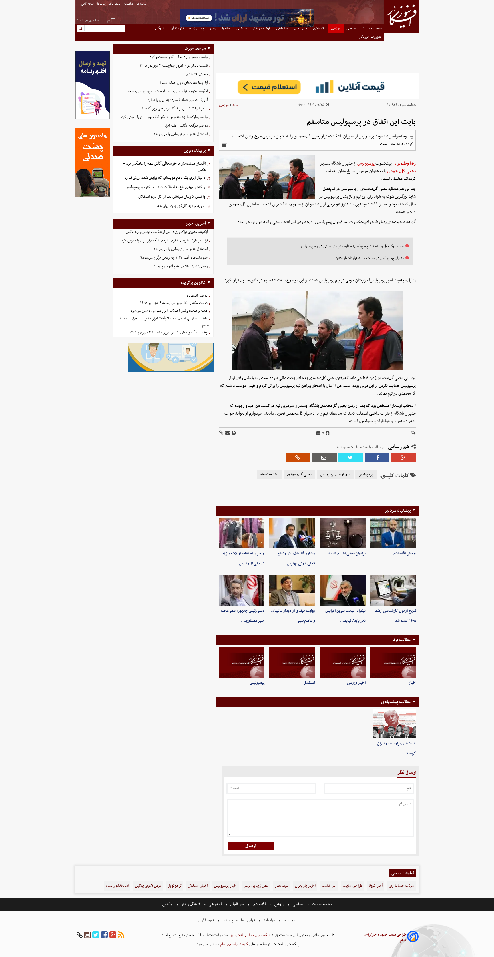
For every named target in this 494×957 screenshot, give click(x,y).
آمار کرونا (376, 885)
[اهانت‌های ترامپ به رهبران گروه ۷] (394, 723)
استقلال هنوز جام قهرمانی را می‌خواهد (180, 134)
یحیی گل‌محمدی (401, 171)
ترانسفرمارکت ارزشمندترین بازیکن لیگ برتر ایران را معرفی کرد (164, 117)
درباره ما (142, 4)
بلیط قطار (282, 885)
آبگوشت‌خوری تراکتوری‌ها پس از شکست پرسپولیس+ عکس (167, 91)
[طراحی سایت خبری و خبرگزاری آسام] (413, 937)
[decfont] (318, 433)
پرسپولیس (366, 163)
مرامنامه (129, 4)
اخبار (412, 683)
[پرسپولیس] (242, 662)
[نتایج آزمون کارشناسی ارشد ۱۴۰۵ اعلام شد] (393, 590)
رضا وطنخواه (405, 163)
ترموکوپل (175, 885)
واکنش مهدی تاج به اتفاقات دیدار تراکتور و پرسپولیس (165, 187)
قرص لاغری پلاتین (148, 885)
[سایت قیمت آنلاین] (317, 86)
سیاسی (298, 904)
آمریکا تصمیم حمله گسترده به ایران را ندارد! (177, 100)
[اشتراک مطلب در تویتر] (350, 457)
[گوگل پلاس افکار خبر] (112, 935)
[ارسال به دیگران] (227, 433)
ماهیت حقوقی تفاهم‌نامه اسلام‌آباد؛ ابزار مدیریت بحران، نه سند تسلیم (164, 321)
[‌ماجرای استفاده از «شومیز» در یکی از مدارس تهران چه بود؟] (242, 533)
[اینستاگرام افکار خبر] (87, 935)
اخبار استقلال (198, 885)
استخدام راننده (117, 885)
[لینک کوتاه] (221, 433)
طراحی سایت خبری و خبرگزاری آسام (385, 937)
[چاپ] (233, 433)
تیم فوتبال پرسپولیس (335, 474)
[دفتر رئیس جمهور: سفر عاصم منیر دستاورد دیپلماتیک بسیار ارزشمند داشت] (242, 590)
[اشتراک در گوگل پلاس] (403, 457)
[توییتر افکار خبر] (95, 935)
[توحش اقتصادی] (393, 533)
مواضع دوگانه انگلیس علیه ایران (186, 125)
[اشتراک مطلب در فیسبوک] (377, 457)
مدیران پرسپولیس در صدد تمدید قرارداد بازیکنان (370, 258)
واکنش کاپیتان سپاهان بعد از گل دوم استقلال (171, 196)
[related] (224, 145)
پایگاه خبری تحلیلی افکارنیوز (250, 935)
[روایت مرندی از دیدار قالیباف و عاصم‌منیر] (292, 590)
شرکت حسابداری (402, 885)
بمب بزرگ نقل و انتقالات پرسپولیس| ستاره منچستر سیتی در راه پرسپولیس (352, 246)
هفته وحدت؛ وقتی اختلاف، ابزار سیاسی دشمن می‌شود (169, 310)
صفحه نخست (321, 904)
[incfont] (328, 433)
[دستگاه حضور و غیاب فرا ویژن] (171, 371)
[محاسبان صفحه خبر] (92, 118)
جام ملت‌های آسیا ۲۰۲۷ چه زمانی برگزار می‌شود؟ (174, 257)
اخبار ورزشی (356, 683)
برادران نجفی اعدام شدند (347, 553)
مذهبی (168, 904)
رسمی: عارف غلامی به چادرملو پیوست (180, 266)
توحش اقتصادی (404, 553)
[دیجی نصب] (92, 196)
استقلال (309, 683)
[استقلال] (292, 662)
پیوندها (101, 4)
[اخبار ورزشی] (343, 662)
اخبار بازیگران (305, 885)
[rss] (121, 935)
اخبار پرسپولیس (225, 885)
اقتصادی (259, 904)
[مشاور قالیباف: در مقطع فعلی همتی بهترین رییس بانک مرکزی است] (292, 533)
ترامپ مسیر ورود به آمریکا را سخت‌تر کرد (179, 57)
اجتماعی (215, 904)
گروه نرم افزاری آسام (233, 944)
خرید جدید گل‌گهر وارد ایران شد (181, 206)
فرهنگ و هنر (190, 904)
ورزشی (224, 105)
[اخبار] (393, 662)
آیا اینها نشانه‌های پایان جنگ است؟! (183, 82)
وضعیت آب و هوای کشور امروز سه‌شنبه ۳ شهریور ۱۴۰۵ (169, 332)
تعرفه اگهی (87, 4)
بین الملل (237, 904)
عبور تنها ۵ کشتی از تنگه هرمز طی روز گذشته (175, 108)
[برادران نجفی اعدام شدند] (343, 533)
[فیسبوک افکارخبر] (104, 935)
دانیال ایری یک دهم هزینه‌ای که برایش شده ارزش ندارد (164, 177)
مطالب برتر (401, 640)
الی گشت (329, 885)
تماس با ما (115, 4)
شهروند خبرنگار (370, 36)
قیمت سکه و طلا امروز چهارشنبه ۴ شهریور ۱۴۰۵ (174, 303)
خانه (235, 105)
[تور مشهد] (247, 26)
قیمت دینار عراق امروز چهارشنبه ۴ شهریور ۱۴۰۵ (174, 65)
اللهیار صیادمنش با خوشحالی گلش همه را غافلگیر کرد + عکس (164, 167)
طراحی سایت (352, 885)
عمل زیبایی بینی (256, 885)
